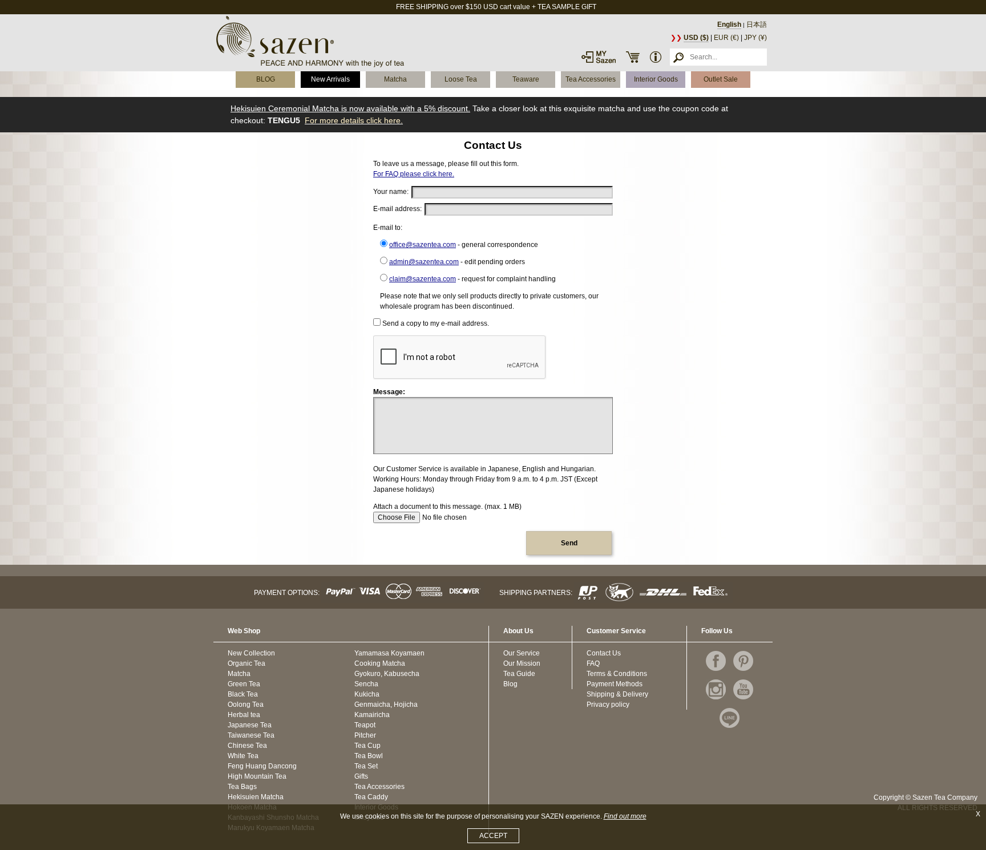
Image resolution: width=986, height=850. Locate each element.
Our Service (521, 653)
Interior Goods (656, 79)
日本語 (756, 25)
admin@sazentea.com (424, 262)
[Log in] (599, 57)
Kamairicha (372, 715)
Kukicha (366, 694)
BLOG (265, 79)
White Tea (243, 756)
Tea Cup (367, 746)
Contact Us (604, 653)
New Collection (251, 653)
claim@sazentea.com (422, 279)
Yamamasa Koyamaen (389, 653)
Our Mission (521, 663)
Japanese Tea (250, 725)
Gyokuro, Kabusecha (386, 674)
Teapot (364, 725)
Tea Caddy (371, 797)
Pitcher (365, 735)
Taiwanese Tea (251, 735)
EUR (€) (726, 38)
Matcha (395, 79)
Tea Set (366, 766)
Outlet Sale (721, 79)
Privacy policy (608, 705)
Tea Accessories (590, 79)
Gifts (361, 776)
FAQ (593, 663)
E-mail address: (397, 209)
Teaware (525, 79)
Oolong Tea (246, 705)
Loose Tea (460, 79)
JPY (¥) (755, 38)
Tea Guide (519, 674)
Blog (510, 684)
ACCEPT (493, 836)
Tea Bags (242, 787)
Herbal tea (244, 715)
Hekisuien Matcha (256, 797)
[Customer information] (655, 57)
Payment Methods (614, 684)
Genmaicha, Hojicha (386, 705)
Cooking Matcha (379, 663)
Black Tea (243, 694)
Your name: (391, 192)
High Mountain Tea (257, 776)
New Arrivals (330, 79)
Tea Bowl (368, 756)
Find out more (625, 816)
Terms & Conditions (617, 674)
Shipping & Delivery (617, 694)
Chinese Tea (247, 746)
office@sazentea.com (422, 245)
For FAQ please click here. (413, 174)
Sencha (366, 684)
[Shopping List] (632, 57)
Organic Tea (246, 663)
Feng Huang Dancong (262, 766)
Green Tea (244, 684)
